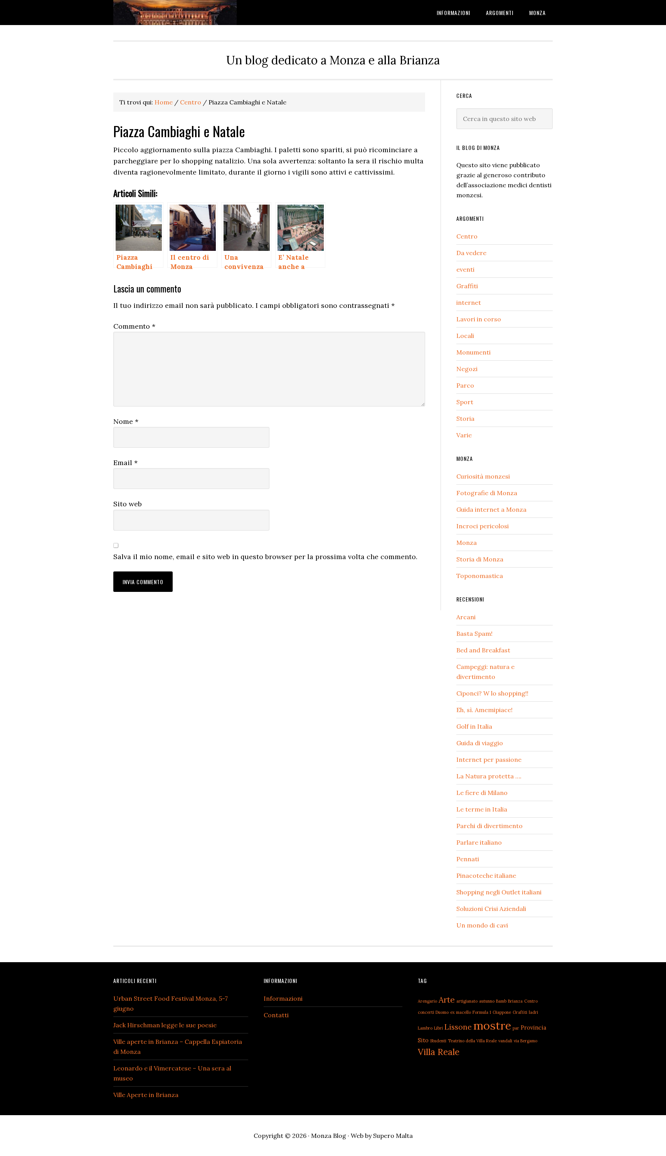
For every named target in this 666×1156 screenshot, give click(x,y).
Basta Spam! (474, 633)
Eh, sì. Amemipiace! (484, 710)
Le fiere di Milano (482, 792)
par (516, 1028)
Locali (465, 335)
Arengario (427, 1001)
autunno (486, 1001)
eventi (465, 269)
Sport (464, 402)
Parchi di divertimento (489, 826)
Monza (466, 542)
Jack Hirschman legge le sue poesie (165, 1025)
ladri (533, 1012)
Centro (467, 236)
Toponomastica (479, 576)
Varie (464, 435)
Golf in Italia (474, 726)
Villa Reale (438, 1051)
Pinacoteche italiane (486, 875)
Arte (447, 1000)
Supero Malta (393, 1135)
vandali (505, 1040)
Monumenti (473, 352)
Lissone (458, 1027)
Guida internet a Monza (491, 509)
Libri (438, 1028)
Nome (125, 421)
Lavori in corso (478, 319)
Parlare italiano (479, 842)
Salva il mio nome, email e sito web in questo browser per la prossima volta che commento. (265, 556)
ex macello (460, 1012)
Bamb (501, 1001)
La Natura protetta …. (488, 776)
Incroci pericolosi (482, 526)
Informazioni (283, 998)
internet (468, 302)
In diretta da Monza (175, 12)
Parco (465, 385)
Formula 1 (482, 1012)
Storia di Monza (479, 559)
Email (125, 462)
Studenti (438, 1040)
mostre (492, 1025)
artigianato (467, 1001)
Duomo (442, 1012)
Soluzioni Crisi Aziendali (491, 908)
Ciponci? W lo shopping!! (492, 693)
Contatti (276, 1015)
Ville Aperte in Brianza (145, 1095)
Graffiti (467, 286)
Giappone (502, 1012)
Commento (134, 326)
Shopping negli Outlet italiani (499, 892)
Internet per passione (488, 759)
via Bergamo (525, 1040)
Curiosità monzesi (483, 476)
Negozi (467, 369)
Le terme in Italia (481, 809)
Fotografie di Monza (486, 493)
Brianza (515, 1001)
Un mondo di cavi (482, 925)
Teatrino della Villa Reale (472, 1040)
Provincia (533, 1027)
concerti (426, 1012)
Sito (423, 1040)
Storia (465, 418)
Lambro (425, 1028)
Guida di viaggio (479, 743)
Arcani (466, 617)
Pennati (467, 859)
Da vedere (471, 253)
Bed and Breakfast (483, 650)
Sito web (127, 503)
